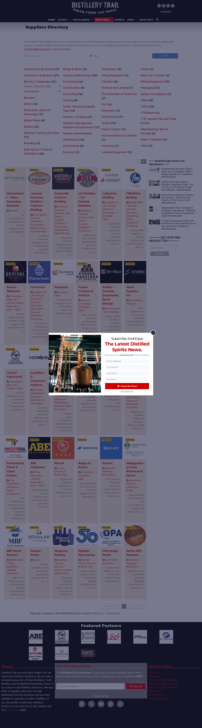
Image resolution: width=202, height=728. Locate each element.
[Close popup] (153, 333)
